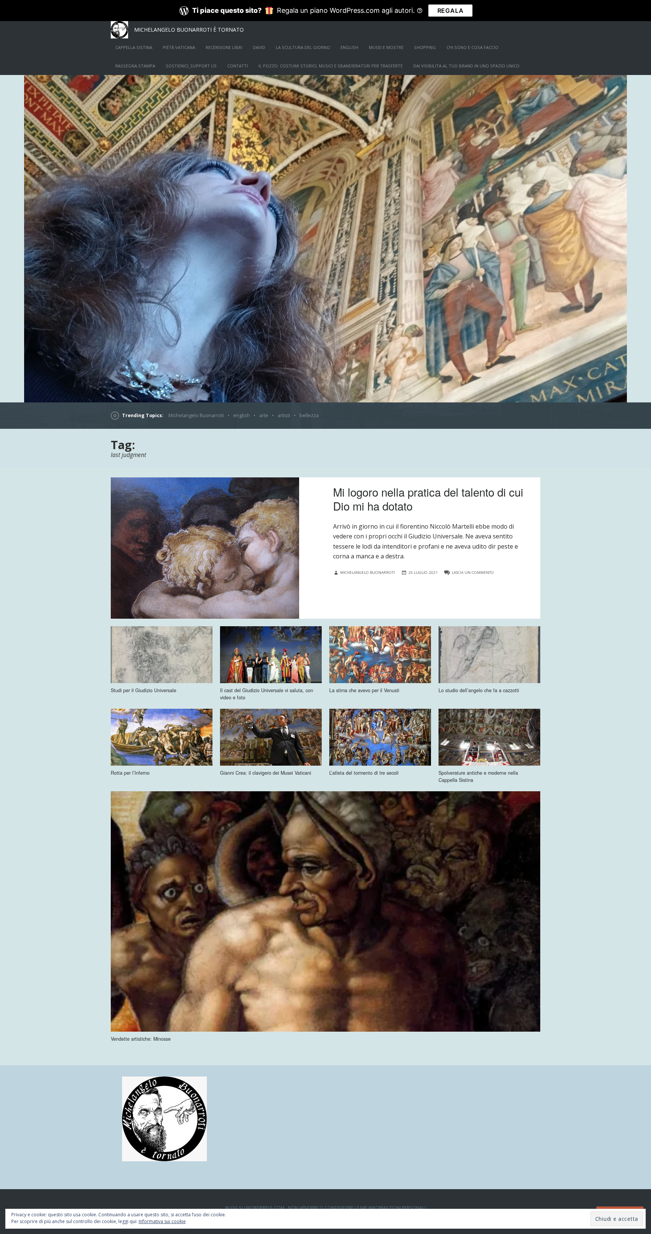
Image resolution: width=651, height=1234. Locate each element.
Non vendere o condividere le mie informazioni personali (357, 1208)
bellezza (309, 415)
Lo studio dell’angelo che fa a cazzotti (479, 690)
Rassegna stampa (135, 66)
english (349, 47)
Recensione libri (224, 47)
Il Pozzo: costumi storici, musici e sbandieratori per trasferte (330, 66)
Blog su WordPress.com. (255, 1208)
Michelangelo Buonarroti (196, 415)
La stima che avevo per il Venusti (364, 690)
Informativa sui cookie (162, 1221)
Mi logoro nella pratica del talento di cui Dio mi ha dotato (428, 499)
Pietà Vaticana (179, 47)
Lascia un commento (473, 572)
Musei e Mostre (386, 47)
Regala (450, 10)
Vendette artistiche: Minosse (141, 1038)
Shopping (425, 47)
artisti (284, 415)
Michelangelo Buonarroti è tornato (189, 29)
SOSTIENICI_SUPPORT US (191, 66)
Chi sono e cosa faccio (472, 47)
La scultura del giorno (303, 47)
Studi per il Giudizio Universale (143, 690)
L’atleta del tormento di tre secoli (364, 772)
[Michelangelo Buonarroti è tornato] (325, 238)
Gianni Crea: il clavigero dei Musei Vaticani (265, 772)
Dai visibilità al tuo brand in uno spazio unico (466, 66)
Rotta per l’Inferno (130, 772)
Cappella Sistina (133, 47)
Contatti (237, 66)
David (259, 47)
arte (263, 415)
